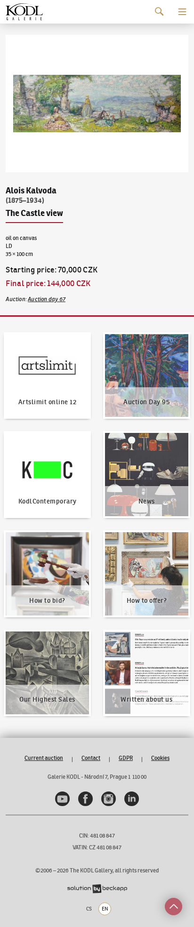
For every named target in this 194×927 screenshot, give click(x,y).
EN (105, 908)
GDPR (126, 757)
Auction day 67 (46, 299)
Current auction (43, 757)
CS (89, 908)
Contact (90, 757)
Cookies (160, 757)
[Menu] (182, 12)
